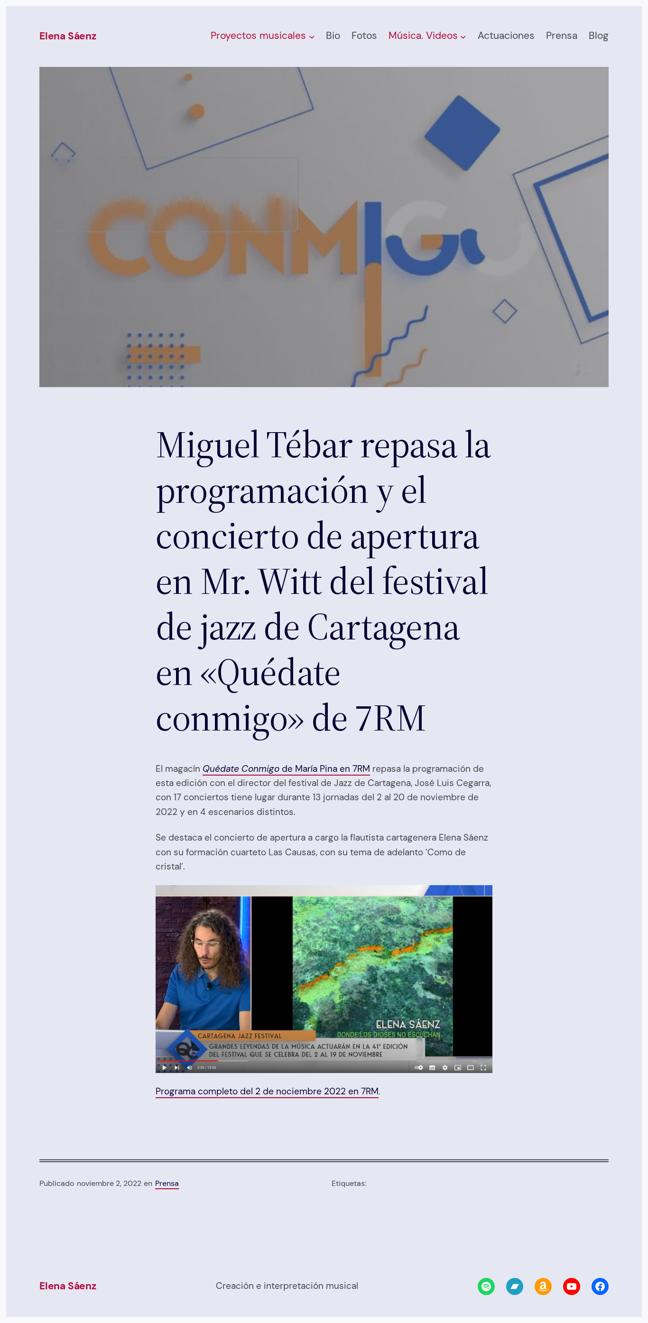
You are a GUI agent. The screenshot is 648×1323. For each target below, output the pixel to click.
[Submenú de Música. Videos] (463, 37)
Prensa (167, 1183)
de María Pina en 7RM (286, 769)
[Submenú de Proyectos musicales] (312, 37)
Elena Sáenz (67, 36)
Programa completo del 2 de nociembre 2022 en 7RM (267, 1091)
